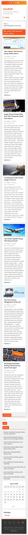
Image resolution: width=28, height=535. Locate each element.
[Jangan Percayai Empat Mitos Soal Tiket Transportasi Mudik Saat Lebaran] (14, 106)
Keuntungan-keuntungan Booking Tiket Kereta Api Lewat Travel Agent (12, 365)
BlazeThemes (14, 531)
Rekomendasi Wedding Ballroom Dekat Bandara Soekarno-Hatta (13, 448)
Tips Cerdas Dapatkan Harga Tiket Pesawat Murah (13, 240)
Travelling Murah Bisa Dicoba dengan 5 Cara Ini (13, 179)
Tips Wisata (7, 47)
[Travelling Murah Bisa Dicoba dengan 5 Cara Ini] (14, 169)
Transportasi (7, 235)
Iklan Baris (7, 515)
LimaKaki (8, 9)
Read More (6, 95)
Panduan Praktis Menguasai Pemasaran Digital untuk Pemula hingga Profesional (13, 438)
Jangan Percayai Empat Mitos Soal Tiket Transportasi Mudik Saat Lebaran (13, 116)
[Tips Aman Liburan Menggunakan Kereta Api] (14, 292)
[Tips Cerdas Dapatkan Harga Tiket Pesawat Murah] (14, 230)
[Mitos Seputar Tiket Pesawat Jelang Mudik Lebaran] (14, 43)
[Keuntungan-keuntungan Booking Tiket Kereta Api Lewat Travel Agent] (14, 354)
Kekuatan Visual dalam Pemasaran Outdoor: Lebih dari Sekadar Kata (14, 433)
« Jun (13, 506)
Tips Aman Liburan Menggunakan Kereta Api (12, 301)
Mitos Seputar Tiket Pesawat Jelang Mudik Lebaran (13, 52)
